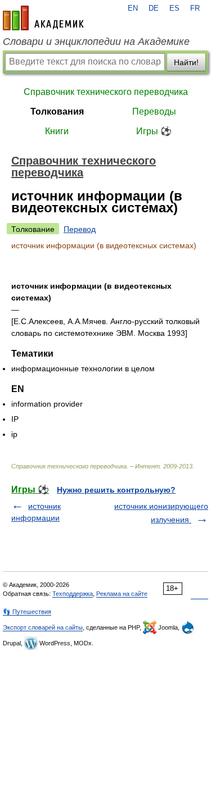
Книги (57, 131)
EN (133, 8)
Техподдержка (72, 593)
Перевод (80, 229)
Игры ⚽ (154, 131)
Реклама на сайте (121, 593)
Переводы (154, 111)
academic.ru (43, 18)
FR (195, 8)
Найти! (186, 62)
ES (174, 8)
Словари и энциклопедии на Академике (96, 41)
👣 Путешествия (27, 611)
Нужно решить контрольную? (116, 489)
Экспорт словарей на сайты (43, 627)
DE (154, 8)
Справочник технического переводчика (106, 92)
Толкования (57, 111)
